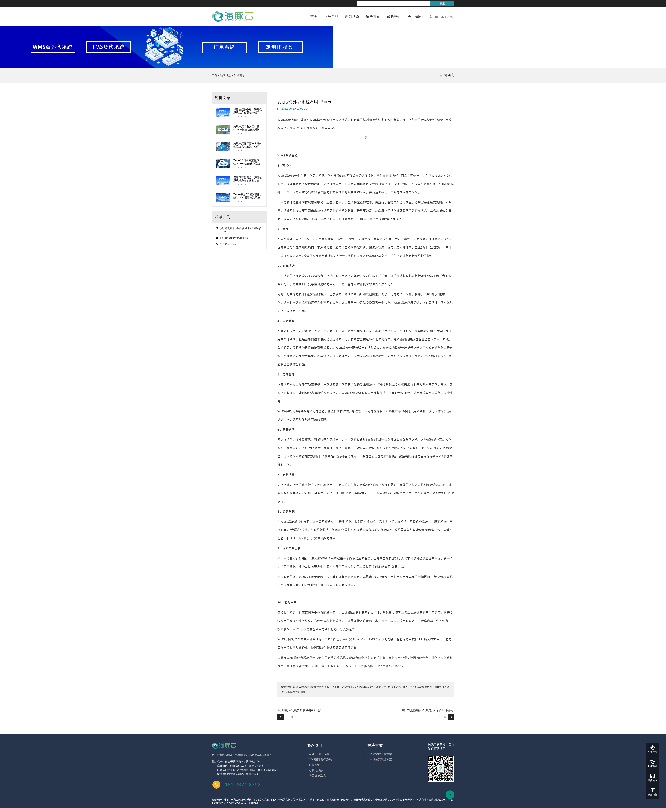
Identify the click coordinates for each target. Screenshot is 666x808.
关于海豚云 (416, 16)
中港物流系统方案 (381, 759)
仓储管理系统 (337, 657)
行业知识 (239, 75)
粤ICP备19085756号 (237, 802)
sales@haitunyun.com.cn (234, 237)
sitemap (253, 802)
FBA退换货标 (364, 666)
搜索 (442, 3)
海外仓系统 (324, 119)
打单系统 (314, 764)
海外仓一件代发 (341, 666)
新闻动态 (352, 16)
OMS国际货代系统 (320, 759)
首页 (313, 16)
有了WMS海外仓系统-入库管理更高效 (428, 710)
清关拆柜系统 (317, 775)
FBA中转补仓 (385, 666)
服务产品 (331, 16)
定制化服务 (316, 770)
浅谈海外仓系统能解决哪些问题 (299, 710)
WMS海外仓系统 (304, 128)
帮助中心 (394, 16)
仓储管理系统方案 (381, 754)
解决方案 (373, 16)
